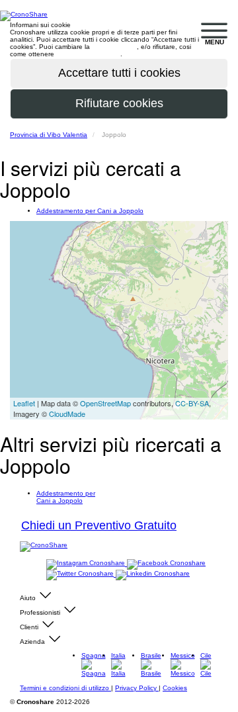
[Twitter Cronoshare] (81, 574)
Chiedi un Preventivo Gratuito (99, 525)
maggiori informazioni (88, 54)
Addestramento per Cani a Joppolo (89, 210)
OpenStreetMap (105, 403)
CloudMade (67, 413)
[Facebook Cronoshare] (166, 563)
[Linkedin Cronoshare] (153, 574)
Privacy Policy (137, 687)
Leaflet (24, 403)
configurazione (114, 46)
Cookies (175, 687)
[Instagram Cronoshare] (86, 563)
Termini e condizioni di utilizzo (65, 687)
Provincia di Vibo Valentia (48, 134)
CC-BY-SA (192, 403)
